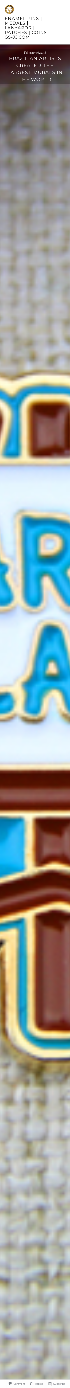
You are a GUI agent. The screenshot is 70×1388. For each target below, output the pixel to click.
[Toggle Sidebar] (63, 22)
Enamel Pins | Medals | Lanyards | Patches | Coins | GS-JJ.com (27, 28)
